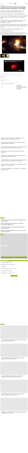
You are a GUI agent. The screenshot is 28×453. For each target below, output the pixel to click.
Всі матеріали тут (14, 257)
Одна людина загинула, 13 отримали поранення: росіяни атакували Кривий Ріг (13, 227)
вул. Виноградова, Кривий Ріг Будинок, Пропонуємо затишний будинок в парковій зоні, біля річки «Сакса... (12, 394)
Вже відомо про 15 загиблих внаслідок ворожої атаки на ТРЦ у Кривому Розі (12, 152)
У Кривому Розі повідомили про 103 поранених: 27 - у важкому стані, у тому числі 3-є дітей (14, 169)
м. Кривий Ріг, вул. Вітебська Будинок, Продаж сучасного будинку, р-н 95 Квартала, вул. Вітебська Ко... (14, 412)
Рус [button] (25, 3)
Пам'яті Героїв (5, 246)
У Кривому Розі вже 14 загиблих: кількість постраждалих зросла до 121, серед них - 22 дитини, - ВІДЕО (13, 165)
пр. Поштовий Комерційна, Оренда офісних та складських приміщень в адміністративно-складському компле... (12, 376)
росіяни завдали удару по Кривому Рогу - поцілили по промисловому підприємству (12, 224)
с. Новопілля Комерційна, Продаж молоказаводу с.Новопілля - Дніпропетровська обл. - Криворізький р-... (12, 358)
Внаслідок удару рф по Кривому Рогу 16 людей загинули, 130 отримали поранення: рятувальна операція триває (12, 139)
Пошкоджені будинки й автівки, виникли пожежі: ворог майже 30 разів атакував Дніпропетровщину (13, 143)
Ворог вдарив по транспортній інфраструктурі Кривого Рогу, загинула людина (13, 220)
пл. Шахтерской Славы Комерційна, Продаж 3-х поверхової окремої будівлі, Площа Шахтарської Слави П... (13, 340)
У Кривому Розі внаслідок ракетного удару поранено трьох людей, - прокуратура (13, 231)
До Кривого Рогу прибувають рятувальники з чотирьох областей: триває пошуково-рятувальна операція (13, 156)
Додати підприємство (14, 275)
